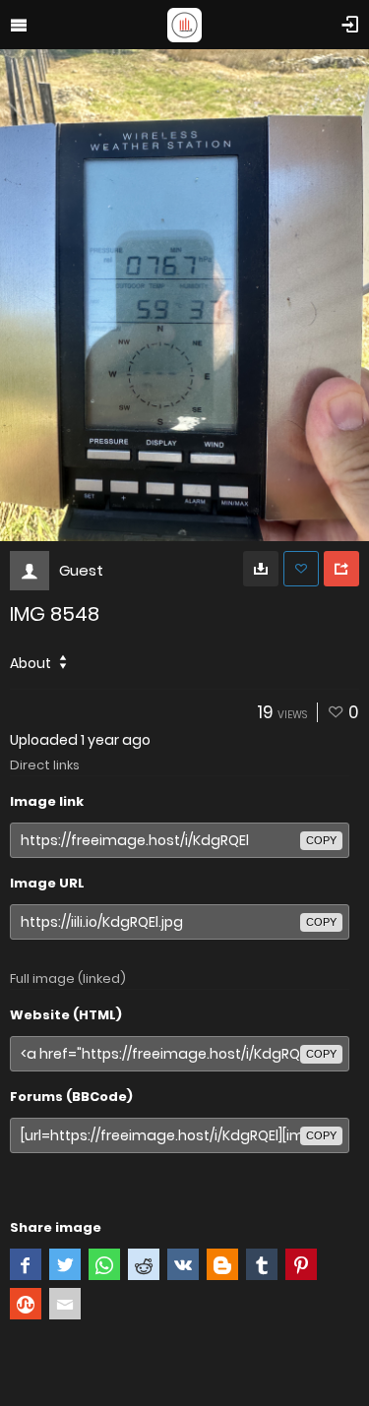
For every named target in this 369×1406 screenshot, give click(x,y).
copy (321, 840)
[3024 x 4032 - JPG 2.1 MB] (260, 568)
